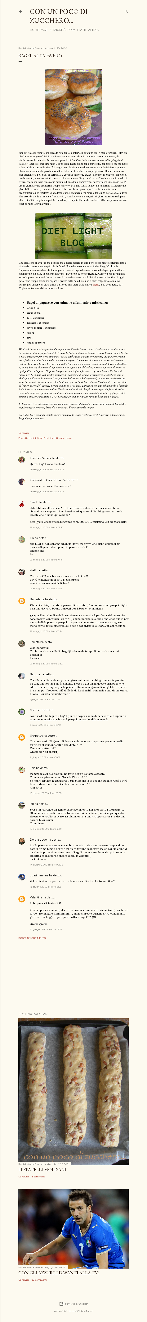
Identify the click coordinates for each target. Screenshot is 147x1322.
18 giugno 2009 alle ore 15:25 (45, 886)
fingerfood (43, 438)
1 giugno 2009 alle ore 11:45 (45, 699)
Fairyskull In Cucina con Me (48, 480)
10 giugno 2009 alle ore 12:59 (46, 828)
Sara (32, 768)
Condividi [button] (23, 432)
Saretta (35, 642)
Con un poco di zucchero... (59, 16)
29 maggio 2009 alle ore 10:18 (46, 559)
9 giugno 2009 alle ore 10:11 (45, 757)
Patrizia (35, 674)
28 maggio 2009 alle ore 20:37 (47, 491)
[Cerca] (126, 10)
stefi (33, 570)
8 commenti (38, 1176)
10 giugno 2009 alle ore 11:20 (46, 793)
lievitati (54, 438)
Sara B (34, 502)
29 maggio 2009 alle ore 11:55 (46, 588)
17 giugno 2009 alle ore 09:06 (46, 864)
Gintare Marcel (85, 1311)
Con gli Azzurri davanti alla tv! (58, 1273)
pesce (69, 438)
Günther (35, 710)
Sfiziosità (57, 30)
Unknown (36, 735)
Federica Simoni (40, 458)
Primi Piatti (77, 30)
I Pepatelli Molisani (42, 1169)
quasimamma (39, 875)
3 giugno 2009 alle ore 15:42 (45, 724)
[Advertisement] (73, 976)
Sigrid (95, 284)
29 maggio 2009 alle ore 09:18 (46, 527)
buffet (32, 438)
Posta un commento (32, 938)
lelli (32, 804)
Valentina (36, 897)
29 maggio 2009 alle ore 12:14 (46, 631)
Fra (32, 538)
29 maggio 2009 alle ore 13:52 (46, 663)
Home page (39, 30)
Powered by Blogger (76, 1303)
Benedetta (37, 599)
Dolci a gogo (38, 839)
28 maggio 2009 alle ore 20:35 (47, 469)
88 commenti (39, 1279)
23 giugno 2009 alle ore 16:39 (46, 929)
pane (62, 438)
